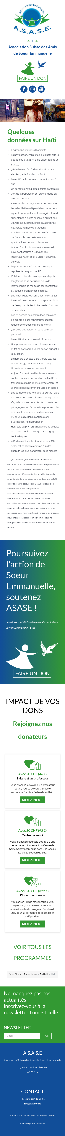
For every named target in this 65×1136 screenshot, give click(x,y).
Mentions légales (39, 1115)
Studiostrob (39, 1124)
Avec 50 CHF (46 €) (32, 774)
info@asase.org (32, 1103)
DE (28, 41)
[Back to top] (32, 1130)
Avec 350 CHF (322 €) (32, 891)
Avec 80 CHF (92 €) (32, 830)
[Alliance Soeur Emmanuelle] (32, 18)
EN (36, 41)
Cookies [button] (51, 1115)
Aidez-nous (33, 800)
